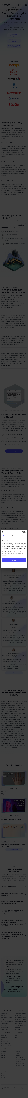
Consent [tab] (5, 535)
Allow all (14, 560)
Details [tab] (14, 535)
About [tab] (23, 535)
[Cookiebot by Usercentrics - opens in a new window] (20, 532)
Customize (13, 565)
